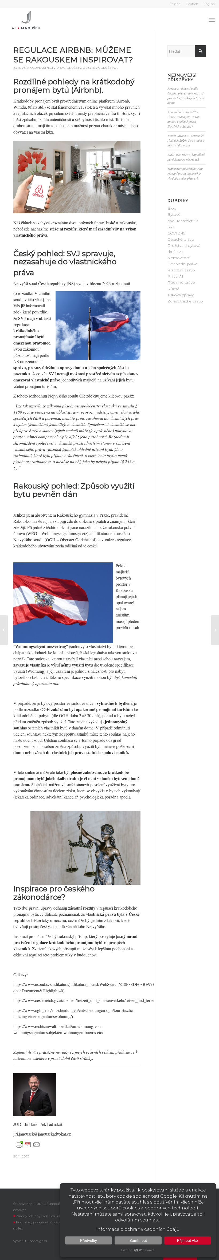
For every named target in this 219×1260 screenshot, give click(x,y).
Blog (172, 208)
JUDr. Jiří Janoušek (30, 1124)
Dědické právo (180, 239)
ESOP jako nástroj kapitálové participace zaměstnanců (186, 156)
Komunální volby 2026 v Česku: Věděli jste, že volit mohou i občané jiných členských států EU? (183, 119)
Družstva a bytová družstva (92, 68)
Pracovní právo (181, 270)
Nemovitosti (178, 257)
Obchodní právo (182, 264)
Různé (173, 288)
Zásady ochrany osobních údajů (40, 1216)
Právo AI (175, 276)
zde (16, 312)
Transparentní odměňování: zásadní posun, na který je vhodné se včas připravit (185, 173)
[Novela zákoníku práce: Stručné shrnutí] (4, 630)
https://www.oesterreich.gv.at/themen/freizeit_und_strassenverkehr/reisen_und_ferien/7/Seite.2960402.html (103, 1000)
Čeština (175, 4)
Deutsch (192, 4)
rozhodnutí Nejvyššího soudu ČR (57, 396)
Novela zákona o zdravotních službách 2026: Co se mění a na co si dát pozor (185, 140)
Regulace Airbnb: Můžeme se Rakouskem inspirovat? (74, 55)
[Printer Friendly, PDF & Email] (28, 1144)
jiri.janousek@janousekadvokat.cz (42, 1134)
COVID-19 (176, 233)
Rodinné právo (181, 282)
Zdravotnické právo (185, 301)
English (209, 4)
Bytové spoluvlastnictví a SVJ (39, 68)
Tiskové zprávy (180, 295)
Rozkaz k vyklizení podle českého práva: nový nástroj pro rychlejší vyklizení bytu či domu (185, 95)
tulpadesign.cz (36, 1241)
